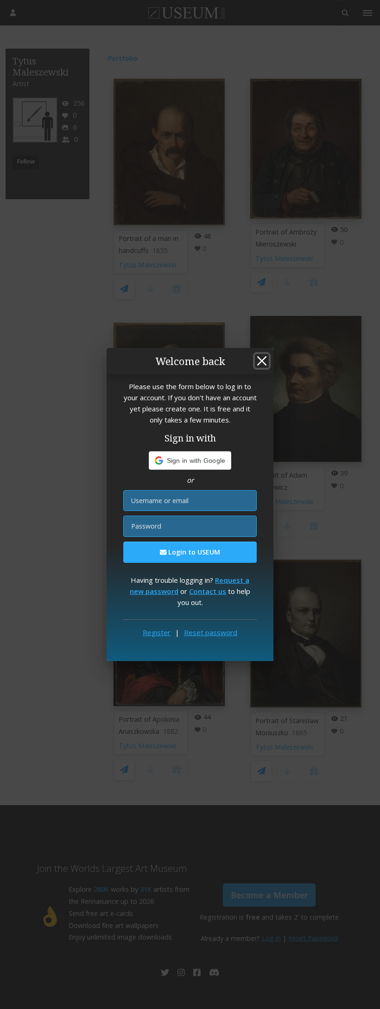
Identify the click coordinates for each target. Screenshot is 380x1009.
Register (157, 632)
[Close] (262, 361)
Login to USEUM (193, 552)
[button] (190, 460)
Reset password (210, 632)
